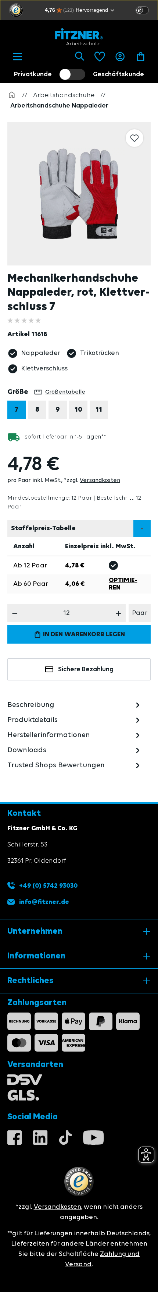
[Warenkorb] (140, 56)
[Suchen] (79, 56)
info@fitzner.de (44, 902)
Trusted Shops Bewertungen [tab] (56, 765)
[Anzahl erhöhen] (118, 613)
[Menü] (17, 56)
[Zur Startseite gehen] (79, 36)
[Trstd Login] (147, 9)
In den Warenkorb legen (83, 634)
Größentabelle (65, 392)
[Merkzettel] (100, 56)
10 (78, 409)
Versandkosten (100, 480)
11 (99, 409)
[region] (82, 193)
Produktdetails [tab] (32, 720)
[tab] (74, 704)
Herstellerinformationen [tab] (48, 735)
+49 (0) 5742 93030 (48, 886)
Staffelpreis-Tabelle (43, 528)
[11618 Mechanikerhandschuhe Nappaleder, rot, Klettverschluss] (79, 193)
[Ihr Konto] (120, 56)
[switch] (142, 10)
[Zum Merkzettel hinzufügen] (134, 138)
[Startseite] (11, 95)
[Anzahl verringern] (14, 613)
